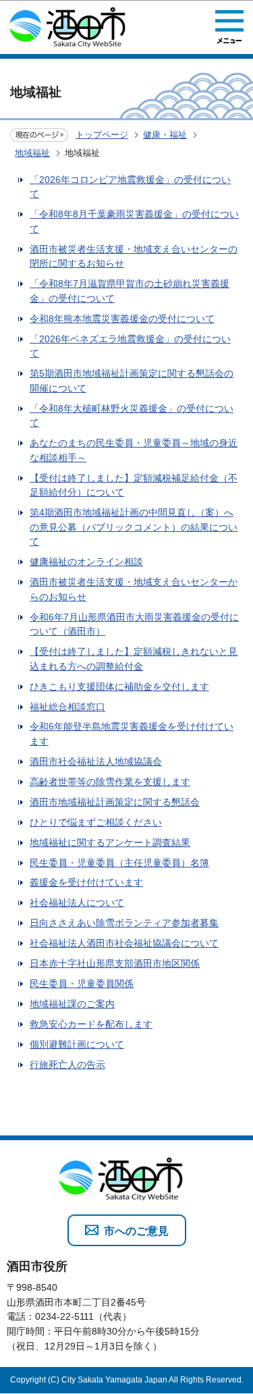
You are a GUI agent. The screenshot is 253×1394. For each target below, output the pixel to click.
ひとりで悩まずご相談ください (96, 822)
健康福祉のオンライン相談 (86, 561)
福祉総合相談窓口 (67, 706)
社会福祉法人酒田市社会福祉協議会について (124, 943)
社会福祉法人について (77, 902)
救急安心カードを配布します (91, 1024)
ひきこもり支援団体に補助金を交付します (119, 686)
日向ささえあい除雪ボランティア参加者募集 (124, 922)
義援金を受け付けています (86, 882)
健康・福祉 (165, 135)
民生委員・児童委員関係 (82, 983)
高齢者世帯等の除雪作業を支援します (110, 781)
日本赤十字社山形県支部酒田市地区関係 (115, 963)
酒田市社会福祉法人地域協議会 (96, 761)
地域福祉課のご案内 (72, 1003)
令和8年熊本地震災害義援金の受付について (122, 318)
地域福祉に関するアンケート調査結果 (110, 842)
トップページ (102, 135)
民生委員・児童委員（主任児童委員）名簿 (119, 862)
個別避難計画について (77, 1044)
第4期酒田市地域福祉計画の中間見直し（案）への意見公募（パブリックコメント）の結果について (133, 527)
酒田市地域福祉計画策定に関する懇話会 (115, 802)
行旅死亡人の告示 (67, 1064)
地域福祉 (32, 153)
